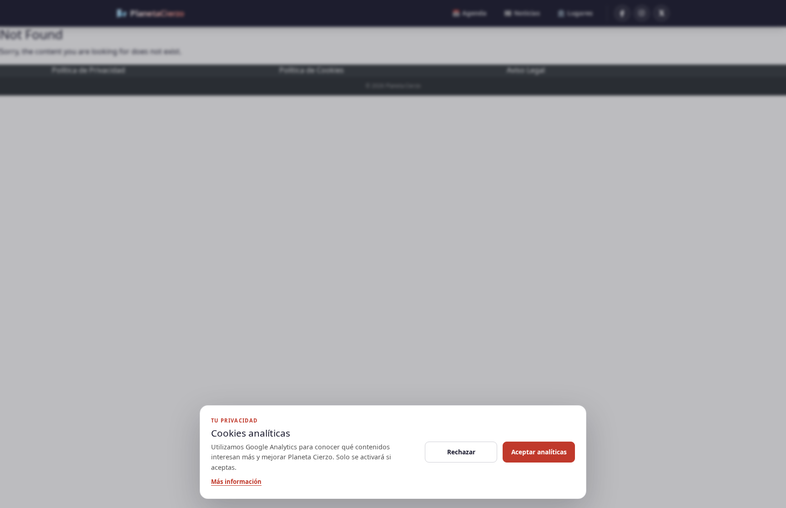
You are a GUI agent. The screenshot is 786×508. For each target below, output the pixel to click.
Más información (236, 482)
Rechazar (461, 452)
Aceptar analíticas (539, 452)
